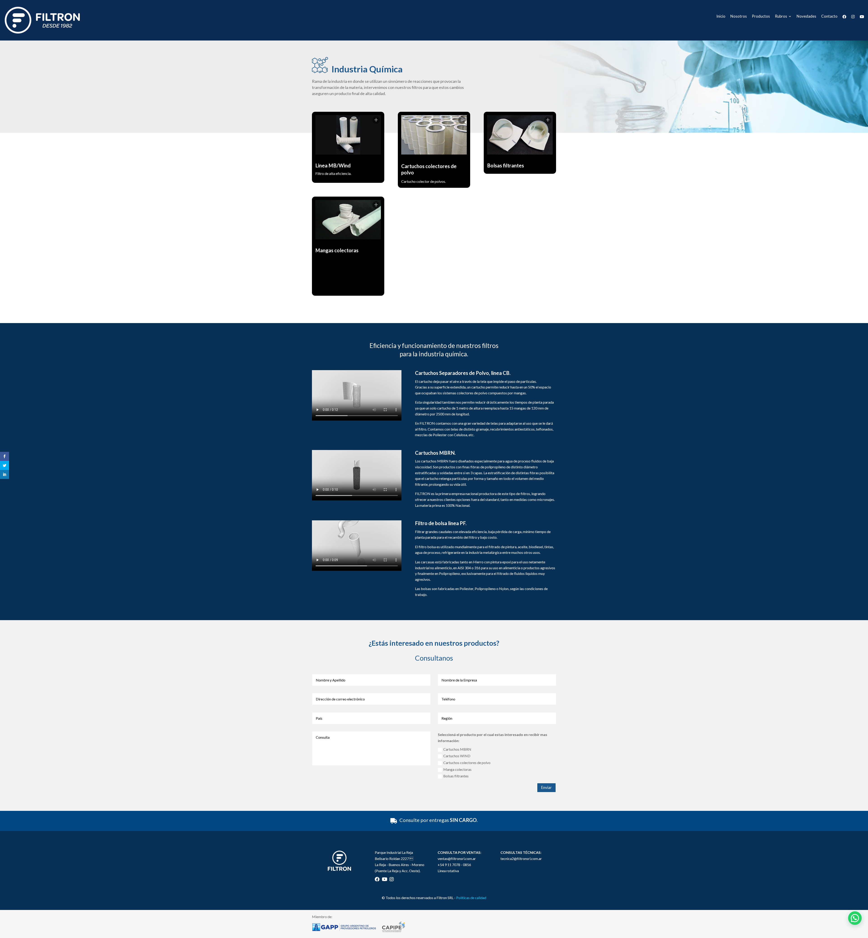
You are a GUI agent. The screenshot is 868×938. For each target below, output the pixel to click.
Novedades (806, 17)
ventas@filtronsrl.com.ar (457, 858)
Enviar (546, 787)
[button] (855, 918)
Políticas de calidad (471, 897)
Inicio (720, 17)
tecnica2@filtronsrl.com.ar (521, 858)
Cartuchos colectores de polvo (467, 762)
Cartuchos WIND (456, 756)
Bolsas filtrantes (456, 776)
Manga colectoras (457, 769)
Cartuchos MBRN (457, 749)
